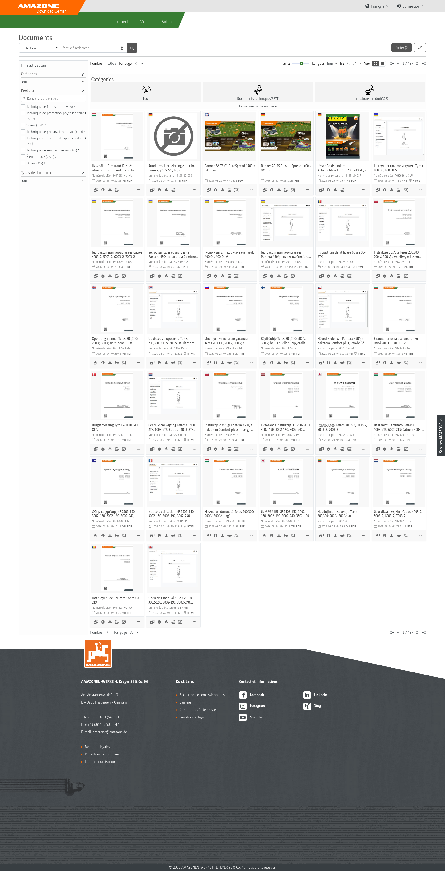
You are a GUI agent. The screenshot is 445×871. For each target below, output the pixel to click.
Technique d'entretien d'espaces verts (53, 140)
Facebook (257, 694)
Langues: (318, 63)
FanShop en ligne (193, 716)
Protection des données (102, 754)
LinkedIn (320, 694)
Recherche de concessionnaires (202, 694)
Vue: (367, 63)
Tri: (342, 63)
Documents (120, 21)
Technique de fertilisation (49, 106)
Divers (34, 163)
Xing (317, 705)
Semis (35, 124)
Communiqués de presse (198, 709)
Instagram (257, 705)
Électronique (40, 156)
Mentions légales (97, 746)
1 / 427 (408, 63)
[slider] (301, 63)
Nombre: (96, 63)
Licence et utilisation (100, 761)
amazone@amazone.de (110, 731)
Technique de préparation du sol (54, 131)
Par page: (125, 63)
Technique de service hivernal (51, 150)
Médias (146, 21)
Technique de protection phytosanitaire (55, 115)
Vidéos (167, 21)
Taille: (286, 63)
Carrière (185, 702)
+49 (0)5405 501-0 (111, 716)
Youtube (256, 716)
